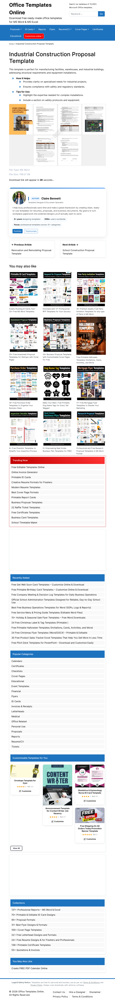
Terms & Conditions (82, 996)
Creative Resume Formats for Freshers (32, 482)
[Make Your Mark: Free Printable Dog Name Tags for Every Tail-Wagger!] (57, 382)
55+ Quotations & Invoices (26, 950)
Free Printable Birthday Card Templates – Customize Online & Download (50, 589)
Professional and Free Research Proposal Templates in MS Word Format (90, 451)
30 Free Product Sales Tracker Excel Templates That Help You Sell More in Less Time (57, 637)
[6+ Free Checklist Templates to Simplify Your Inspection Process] (24, 428)
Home (11, 44)
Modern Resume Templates (26, 487)
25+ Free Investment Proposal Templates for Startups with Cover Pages (24, 357)
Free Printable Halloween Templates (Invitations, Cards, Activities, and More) (89, 360)
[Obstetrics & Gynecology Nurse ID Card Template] (89, 776)
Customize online (33, 36)
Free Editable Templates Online (28, 467)
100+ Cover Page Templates (27, 929)
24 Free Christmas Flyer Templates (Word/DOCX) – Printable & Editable (49, 632)
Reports (42, 29)
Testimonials (31, 231)
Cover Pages (81, 29)
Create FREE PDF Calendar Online (29, 968)
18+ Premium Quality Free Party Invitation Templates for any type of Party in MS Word (90, 311)
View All (16, 848)
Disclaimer (95, 992)
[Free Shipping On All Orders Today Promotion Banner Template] (89, 815)
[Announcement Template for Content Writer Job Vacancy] (57, 785)
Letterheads (18, 711)
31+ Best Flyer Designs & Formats (29, 924)
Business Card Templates (25, 517)
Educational (15, 36)
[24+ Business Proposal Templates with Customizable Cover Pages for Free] (57, 334)
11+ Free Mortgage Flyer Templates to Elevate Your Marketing (87, 405)
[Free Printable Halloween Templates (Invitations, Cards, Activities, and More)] (91, 335)
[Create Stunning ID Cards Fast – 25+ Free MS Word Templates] (24, 288)
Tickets (15, 746)
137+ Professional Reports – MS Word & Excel (36, 909)
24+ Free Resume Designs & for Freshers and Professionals (43, 940)
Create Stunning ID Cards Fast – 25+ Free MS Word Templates (22, 310)
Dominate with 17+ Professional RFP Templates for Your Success (57, 310)
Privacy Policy (60, 996)
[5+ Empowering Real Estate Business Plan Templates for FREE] (57, 428)
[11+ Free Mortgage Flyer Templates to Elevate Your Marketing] (91, 382)
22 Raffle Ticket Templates (26, 507)
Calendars (17, 661)
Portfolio (17, 231)
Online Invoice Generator (25, 472)
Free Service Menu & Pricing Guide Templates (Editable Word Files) (47, 612)
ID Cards (29, 29)
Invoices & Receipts (22, 706)
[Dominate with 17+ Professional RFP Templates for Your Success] (57, 288)
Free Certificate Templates (26, 512)
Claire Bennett (51, 198)
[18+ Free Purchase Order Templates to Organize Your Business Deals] (24, 382)
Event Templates (20, 686)
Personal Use (18, 726)
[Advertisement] (57, 549)
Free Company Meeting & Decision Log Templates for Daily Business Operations (54, 594)
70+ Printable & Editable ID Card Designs (33, 914)
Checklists (17, 671)
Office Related (19, 721)
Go (101, 13)
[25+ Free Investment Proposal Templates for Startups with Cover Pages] (24, 334)
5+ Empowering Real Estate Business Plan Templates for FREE (57, 449)
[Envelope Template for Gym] (25, 771)
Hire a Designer (77, 992)
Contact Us (59, 992)
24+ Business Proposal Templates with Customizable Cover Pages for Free (57, 357)
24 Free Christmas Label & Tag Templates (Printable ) (40, 622)
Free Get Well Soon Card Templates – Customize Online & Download (48, 584)
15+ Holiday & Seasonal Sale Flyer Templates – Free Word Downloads (48, 617)
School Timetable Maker (24, 522)
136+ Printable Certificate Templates (31, 945)
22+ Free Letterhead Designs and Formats (34, 934)
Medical (16, 716)
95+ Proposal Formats (23, 919)
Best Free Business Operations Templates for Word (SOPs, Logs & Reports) (51, 607)
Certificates (98, 29)
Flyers (52, 29)
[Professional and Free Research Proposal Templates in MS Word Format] (91, 428)
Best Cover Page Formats (25, 492)
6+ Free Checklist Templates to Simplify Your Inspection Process (23, 449)
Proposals (15, 29)
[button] (18, 787)
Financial (16, 691)
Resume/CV (64, 29)
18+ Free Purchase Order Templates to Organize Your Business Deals (21, 405)
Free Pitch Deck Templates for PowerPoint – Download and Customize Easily (53, 642)
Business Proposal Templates (27, 502)
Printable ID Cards (21, 477)
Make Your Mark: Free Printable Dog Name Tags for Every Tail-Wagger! (56, 405)
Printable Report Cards (24, 497)
